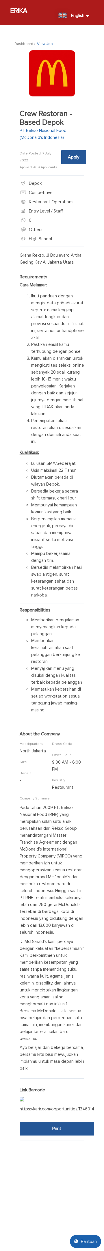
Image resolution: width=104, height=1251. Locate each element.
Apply (73, 157)
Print (56, 1128)
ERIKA (18, 11)
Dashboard (23, 44)
